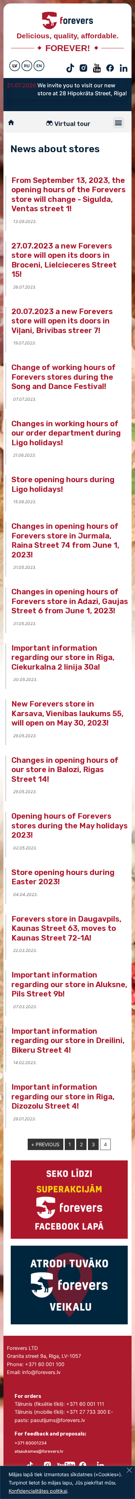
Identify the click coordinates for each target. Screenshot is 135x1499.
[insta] (47, 1463)
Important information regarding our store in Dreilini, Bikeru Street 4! (68, 1040)
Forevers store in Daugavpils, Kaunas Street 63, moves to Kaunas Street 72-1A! (66, 928)
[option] (67, 90)
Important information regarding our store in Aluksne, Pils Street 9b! (69, 984)
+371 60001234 (31, 1443)
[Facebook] (83, 1463)
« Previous (46, 1144)
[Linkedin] (100, 1463)
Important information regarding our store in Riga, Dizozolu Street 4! (63, 1096)
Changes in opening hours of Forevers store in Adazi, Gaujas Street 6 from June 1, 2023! (69, 601)
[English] (39, 65)
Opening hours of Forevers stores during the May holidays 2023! (69, 825)
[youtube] (65, 1463)
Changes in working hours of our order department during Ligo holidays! (66, 433)
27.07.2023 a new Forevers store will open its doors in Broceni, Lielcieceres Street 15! (64, 260)
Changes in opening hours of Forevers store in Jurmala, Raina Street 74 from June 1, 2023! (65, 540)
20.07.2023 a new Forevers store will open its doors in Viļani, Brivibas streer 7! (62, 321)
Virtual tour (72, 124)
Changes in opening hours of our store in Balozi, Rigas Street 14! (64, 770)
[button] (118, 122)
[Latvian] (14, 65)
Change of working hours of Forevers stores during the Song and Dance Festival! (63, 377)
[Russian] (26, 65)
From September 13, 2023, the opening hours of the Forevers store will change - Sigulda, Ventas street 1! (68, 195)
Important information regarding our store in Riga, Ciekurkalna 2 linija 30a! (63, 657)
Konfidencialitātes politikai (38, 1491)
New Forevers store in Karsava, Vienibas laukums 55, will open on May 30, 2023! (67, 713)
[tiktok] (30, 1463)
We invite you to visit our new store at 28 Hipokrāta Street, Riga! (82, 89)
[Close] (129, 1470)
